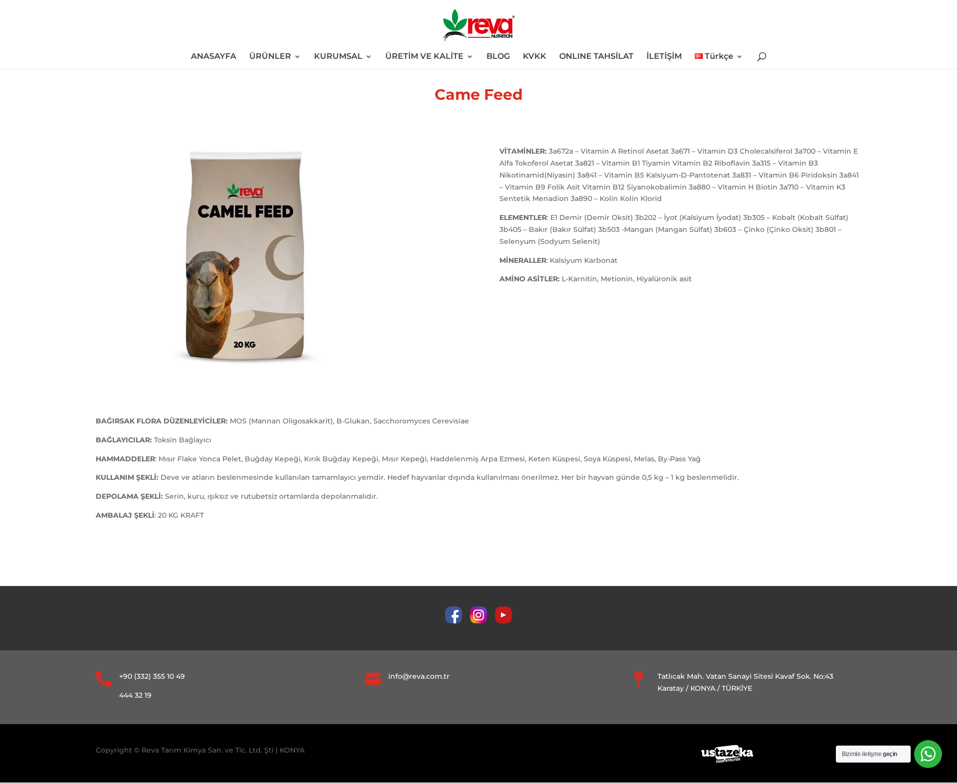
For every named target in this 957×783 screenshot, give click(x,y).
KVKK (534, 57)
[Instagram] (482, 620)
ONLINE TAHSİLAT (596, 57)
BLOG (498, 57)
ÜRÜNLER (270, 57)
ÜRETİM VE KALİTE (424, 57)
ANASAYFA (213, 57)
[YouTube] (503, 620)
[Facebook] (457, 620)
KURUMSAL (338, 57)
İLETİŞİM (664, 57)
